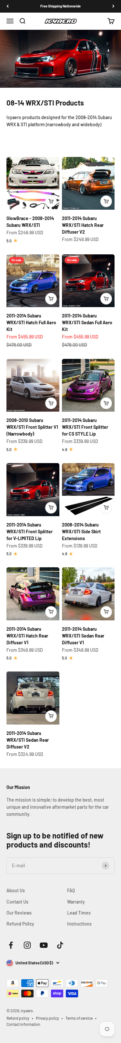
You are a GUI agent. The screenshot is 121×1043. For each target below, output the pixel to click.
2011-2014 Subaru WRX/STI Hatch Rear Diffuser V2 (83, 225)
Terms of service (79, 1018)
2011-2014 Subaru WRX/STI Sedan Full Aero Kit (87, 322)
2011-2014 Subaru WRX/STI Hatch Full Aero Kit (31, 322)
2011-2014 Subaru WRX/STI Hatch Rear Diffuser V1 (27, 635)
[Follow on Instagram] (27, 945)
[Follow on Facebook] (10, 945)
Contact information (23, 1024)
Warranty (76, 901)
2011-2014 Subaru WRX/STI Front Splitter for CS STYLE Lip (85, 427)
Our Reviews (19, 912)
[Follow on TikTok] (60, 945)
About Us (15, 890)
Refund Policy (20, 923)
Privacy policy (47, 1018)
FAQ (71, 890)
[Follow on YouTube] (43, 945)
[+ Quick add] (51, 201)
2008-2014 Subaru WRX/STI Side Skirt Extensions (81, 531)
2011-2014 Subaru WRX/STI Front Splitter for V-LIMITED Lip (29, 531)
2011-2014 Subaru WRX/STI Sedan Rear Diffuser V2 (27, 739)
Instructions (79, 923)
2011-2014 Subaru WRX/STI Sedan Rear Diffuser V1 (83, 635)
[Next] (113, 6)
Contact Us (17, 901)
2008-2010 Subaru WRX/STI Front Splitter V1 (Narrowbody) (32, 427)
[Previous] (7, 6)
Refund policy (17, 1018)
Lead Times (79, 912)
